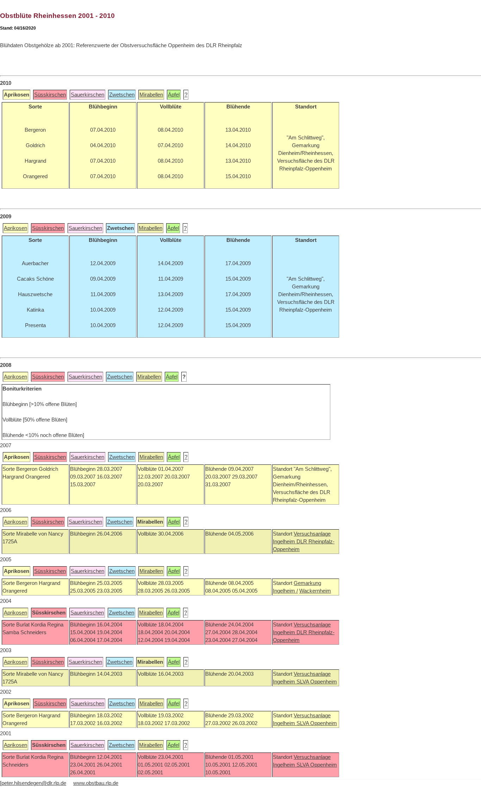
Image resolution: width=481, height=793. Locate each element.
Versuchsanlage (312, 534)
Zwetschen (122, 95)
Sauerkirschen (87, 95)
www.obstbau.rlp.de (95, 783)
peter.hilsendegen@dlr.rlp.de (33, 783)
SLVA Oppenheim (316, 682)
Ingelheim (284, 541)
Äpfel (174, 95)
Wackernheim (315, 591)
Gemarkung (307, 583)
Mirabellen (151, 95)
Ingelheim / (285, 591)
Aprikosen (15, 228)
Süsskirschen (50, 95)
